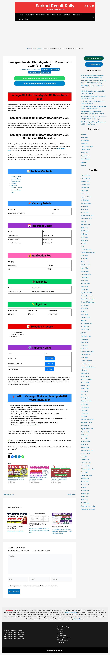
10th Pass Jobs (85, 175)
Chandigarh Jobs (34, 72)
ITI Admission (85, 327)
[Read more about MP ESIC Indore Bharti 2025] (39, 517)
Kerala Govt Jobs (86, 354)
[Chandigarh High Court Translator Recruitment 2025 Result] (39, 471)
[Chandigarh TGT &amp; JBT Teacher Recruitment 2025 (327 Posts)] (18, 471)
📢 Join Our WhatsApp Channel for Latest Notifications (40, 78)
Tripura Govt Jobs (86, 475)
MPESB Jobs (85, 382)
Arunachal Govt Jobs (87, 215)
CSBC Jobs (84, 259)
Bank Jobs (84, 221)
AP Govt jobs (85, 200)
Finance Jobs (85, 277)
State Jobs (45, 69)
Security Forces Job (87, 450)
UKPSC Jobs (84, 481)
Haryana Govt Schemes (88, 299)
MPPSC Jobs (85, 388)
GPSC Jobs (84, 286)
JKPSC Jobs (84, 339)
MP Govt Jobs (40, 530)
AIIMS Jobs (84, 191)
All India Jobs (85, 140)
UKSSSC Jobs (85, 484)
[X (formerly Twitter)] (85, 6)
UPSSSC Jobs (85, 503)
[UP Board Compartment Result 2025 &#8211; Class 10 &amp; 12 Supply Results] (61, 471)
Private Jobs (84, 153)
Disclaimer (60, 633)
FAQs (12, 192)
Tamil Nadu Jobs (86, 463)
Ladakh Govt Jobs (86, 361)
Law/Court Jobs (86, 364)
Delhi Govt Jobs (85, 265)
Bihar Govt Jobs (85, 225)
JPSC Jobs (84, 345)
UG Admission (85, 478)
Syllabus (83, 165)
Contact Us (77, 619)
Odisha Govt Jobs (86, 401)
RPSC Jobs (84, 438)
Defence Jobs (85, 262)
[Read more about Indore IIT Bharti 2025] (62, 518)
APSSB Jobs (84, 212)
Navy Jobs (84, 395)
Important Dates (16, 179)
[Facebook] (93, 6)
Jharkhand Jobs (86, 336)
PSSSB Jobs (84, 413)
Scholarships (85, 447)
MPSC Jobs (84, 392)
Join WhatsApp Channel (93, 58)
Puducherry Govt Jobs (87, 419)
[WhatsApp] (90, 6)
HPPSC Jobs (85, 305)
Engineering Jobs (86, 274)
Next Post (71, 494)
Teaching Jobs (45, 72)
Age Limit (14, 185)
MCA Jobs (84, 370)
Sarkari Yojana (23, 19)
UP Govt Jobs (85, 490)
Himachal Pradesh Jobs (88, 302)
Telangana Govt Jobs (87, 469)
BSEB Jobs (84, 234)
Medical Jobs (85, 373)
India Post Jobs (85, 317)
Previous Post (9, 494)
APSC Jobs (84, 209)
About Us (60, 629)
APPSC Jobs (84, 206)
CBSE (82, 246)
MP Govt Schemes (86, 379)
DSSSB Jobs (85, 271)
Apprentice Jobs (86, 203)
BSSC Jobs (84, 237)
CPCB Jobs (84, 255)
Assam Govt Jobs (86, 218)
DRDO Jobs (84, 268)
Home (21, 15)
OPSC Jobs (84, 404)
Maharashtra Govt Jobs (88, 367)
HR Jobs (83, 311)
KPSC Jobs (84, 357)
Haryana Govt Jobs (86, 296)
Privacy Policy (61, 635)
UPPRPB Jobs (85, 494)
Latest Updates (30, 15)
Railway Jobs (85, 426)
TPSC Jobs (84, 472)
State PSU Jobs (85, 460)
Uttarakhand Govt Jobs (88, 506)
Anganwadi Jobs (86, 197)
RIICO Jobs (84, 435)
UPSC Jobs (84, 500)
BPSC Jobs (84, 228)
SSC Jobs (84, 456)
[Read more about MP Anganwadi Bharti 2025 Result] (17, 518)
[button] (50, 14)
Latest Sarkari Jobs (34, 528)
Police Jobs (84, 410)
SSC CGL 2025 (85, 453)
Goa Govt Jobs (85, 283)
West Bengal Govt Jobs (88, 509)
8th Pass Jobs (85, 184)
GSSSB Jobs (85, 289)
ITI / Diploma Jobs (86, 323)
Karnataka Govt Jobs (87, 351)
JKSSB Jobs (84, 342)
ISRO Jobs (84, 320)
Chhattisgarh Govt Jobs (88, 252)
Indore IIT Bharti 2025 (60, 527)
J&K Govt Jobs (85, 330)
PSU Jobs (84, 416)
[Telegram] (88, 6)
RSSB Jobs (84, 444)
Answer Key (84, 143)
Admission (84, 134)
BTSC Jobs (84, 240)
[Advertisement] (55, 34)
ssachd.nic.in (35, 425)
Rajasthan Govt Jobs (87, 429)
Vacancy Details (16, 177)
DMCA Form (61, 642)
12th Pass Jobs (63, 531)
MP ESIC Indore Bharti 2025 (37, 525)
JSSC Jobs (84, 348)
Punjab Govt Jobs (86, 422)
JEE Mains (84, 333)
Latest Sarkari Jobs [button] (42, 15)
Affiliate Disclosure (62, 640)
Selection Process (16, 188)
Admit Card (67, 15)
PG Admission (85, 407)
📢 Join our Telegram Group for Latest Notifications (40, 83)
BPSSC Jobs (84, 231)
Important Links (16, 190)
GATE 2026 (84, 280)
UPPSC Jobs (84, 497)
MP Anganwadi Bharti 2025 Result (15, 527)
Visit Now (49, 369)
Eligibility (13, 183)
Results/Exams (57, 15)
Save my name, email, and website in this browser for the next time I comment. (33, 586)
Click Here (50, 358)
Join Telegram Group (93, 64)
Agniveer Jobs (85, 187)
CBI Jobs (83, 243)
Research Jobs (59, 533)
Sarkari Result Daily (55, 5)
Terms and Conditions (63, 638)
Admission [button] (76, 15)
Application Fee (15, 181)
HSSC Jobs (84, 314)
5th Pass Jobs (85, 181)
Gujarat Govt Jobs (86, 293)
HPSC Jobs (84, 308)
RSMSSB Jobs (85, 441)
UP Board (83, 487)
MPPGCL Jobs (85, 385)
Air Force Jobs (85, 194)
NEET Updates (85, 398)
